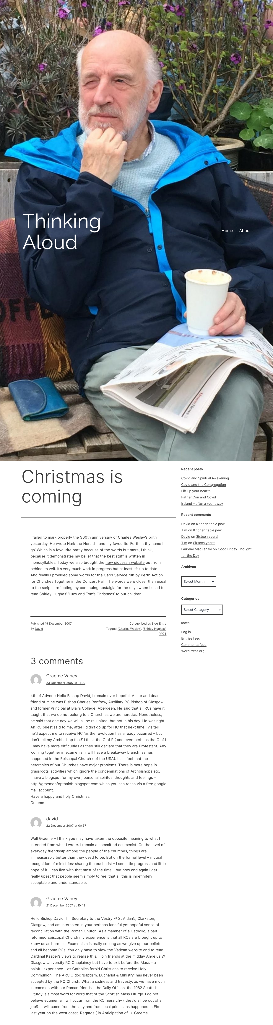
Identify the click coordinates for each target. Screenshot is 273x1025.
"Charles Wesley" (129, 628)
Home (227, 230)
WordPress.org (192, 651)
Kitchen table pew (210, 524)
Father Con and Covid (198, 497)
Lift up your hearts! (196, 491)
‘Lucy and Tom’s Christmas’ (91, 594)
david (52, 818)
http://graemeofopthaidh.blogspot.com (64, 784)
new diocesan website (125, 562)
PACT (162, 633)
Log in (186, 632)
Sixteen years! (207, 536)
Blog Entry (159, 623)
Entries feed (190, 638)
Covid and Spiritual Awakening (205, 478)
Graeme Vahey (61, 898)
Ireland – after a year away (202, 503)
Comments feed (194, 645)
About (245, 230)
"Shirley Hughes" (154, 628)
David (39, 628)
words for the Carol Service (103, 575)
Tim (184, 530)
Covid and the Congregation (203, 485)
